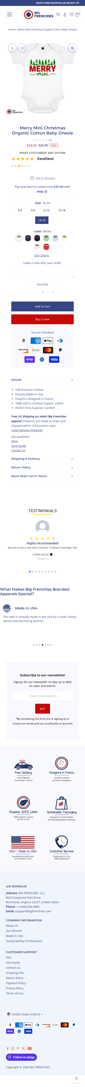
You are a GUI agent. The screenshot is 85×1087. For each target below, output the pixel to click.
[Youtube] (30, 1049)
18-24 (41, 220)
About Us (12, 925)
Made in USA (14, 936)
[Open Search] (58, 14)
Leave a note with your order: (42, 263)
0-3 (20, 210)
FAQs (14, 441)
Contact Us (18, 450)
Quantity (42, 284)
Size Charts (41, 255)
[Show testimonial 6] (29, 166)
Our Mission (14, 931)
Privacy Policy (15, 988)
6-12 (46, 210)
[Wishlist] (72, 14)
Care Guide (18, 446)
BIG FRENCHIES (40, 1067)
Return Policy (14, 978)
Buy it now (42, 319)
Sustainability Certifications (24, 941)
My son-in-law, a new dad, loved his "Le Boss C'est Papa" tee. (42, 547)
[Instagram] (12, 1049)
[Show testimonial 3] (19, 166)
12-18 (61, 210)
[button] (42, 160)
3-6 (33, 210)
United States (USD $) (26, 1014)
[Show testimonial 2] (15, 166)
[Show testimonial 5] (25, 166)
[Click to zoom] (72, 48)
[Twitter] (23, 1049)
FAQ (8, 957)
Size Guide (13, 962)
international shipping (27, 430)
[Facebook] (7, 1049)
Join (42, 708)
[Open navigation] (9, 15)
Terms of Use (14, 993)
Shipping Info (15, 973)
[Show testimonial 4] (22, 166)
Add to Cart (42, 306)
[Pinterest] (18, 1049)
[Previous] (12, 48)
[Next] (22, 48)
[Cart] (77, 14)
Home (12, 29)
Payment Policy (16, 983)
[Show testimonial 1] (12, 166)
